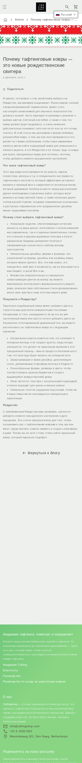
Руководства (11, 675)
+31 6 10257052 (21, 731)
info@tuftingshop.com (25, 726)
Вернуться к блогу (44, 453)
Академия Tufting (15, 664)
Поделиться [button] (15, 89)
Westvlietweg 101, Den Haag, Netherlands (39, 736)
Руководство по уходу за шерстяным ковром (34, 681)
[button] (4, 7)
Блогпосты (10, 670)
